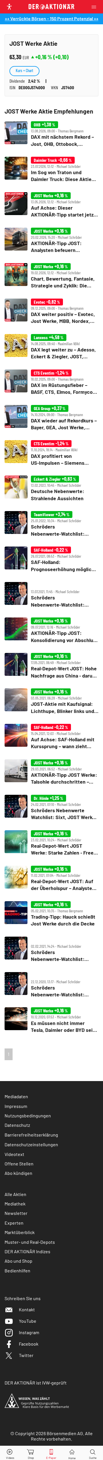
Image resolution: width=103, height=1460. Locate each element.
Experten (14, 1222)
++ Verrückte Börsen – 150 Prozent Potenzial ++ (51, 18)
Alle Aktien (15, 1194)
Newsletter (16, 1213)
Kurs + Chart (24, 70)
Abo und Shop (18, 1261)
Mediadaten (16, 1096)
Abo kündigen (18, 1173)
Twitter (26, 1355)
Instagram (29, 1332)
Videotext (14, 1154)
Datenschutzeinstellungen (31, 1144)
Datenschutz (17, 1125)
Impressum (16, 1106)
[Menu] (95, 6)
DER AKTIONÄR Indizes (27, 1251)
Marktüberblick (20, 1232)
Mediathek (15, 1203)
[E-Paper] (51, 1453)
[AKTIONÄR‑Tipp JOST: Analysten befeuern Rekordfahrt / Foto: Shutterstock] (51, 241)
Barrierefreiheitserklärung (31, 1134)
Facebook (28, 1343)
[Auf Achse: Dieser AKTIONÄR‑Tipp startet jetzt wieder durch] (51, 205)
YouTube (27, 1321)
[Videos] (10, 1453)
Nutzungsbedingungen (28, 1115)
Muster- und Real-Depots (30, 1242)
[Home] (72, 1453)
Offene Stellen (19, 1163)
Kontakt (27, 1309)
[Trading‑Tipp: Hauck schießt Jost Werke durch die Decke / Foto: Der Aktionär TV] (51, 914)
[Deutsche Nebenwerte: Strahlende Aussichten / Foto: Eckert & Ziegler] (51, 489)
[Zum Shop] (31, 1453)
